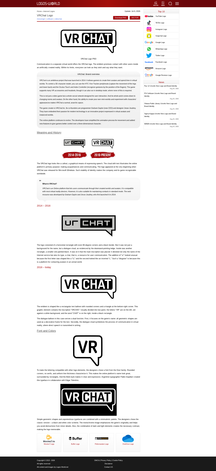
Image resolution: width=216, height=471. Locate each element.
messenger (41, 19)
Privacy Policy (106, 460)
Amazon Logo (160, 68)
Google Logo (160, 42)
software (50, 19)
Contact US (108, 467)
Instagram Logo (161, 29)
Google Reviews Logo (163, 75)
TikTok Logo (159, 23)
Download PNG (120, 18)
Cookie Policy (118, 460)
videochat (58, 19)
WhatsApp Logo (161, 49)
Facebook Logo (161, 62)
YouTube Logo (160, 16)
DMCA (96, 460)
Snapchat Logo (160, 36)
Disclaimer (108, 464)
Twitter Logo (159, 55)
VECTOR (134, 18)
